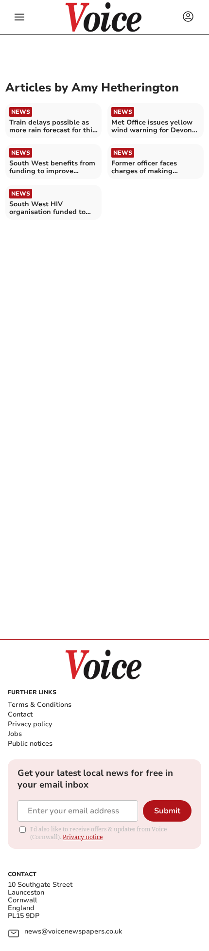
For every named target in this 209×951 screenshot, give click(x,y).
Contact (20, 714)
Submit (167, 811)
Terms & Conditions (39, 704)
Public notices (30, 743)
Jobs (15, 733)
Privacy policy (30, 724)
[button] (19, 17)
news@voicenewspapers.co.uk (73, 932)
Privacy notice (83, 837)
